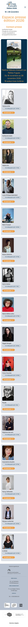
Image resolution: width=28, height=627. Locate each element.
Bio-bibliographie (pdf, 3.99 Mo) (12, 227)
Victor (6, 373)
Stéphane (7, 432)
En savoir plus (7, 112)
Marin (6, 225)
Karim (6, 284)
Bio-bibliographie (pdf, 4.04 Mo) (12, 553)
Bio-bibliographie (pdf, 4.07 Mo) (12, 316)
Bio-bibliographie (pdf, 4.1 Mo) (12, 286)
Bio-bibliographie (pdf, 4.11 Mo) (12, 167)
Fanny (7, 491)
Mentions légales (14, 623)
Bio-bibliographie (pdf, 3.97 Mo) (12, 256)
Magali (6, 343)
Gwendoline (8, 462)
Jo (4, 551)
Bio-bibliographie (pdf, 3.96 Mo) (12, 523)
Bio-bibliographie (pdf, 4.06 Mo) (12, 197)
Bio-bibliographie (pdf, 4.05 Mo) (12, 138)
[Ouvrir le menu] (25, 7)
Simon (7, 254)
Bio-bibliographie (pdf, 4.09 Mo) (12, 375)
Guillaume (7, 136)
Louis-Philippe (10, 195)
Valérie (5, 165)
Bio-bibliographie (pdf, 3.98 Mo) (12, 108)
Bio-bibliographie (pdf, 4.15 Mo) (12, 434)
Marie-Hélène (8, 314)
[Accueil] (12, 4)
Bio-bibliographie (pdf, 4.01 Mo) (12, 493)
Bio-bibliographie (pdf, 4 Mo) (11, 405)
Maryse (7, 521)
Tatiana (6, 106)
